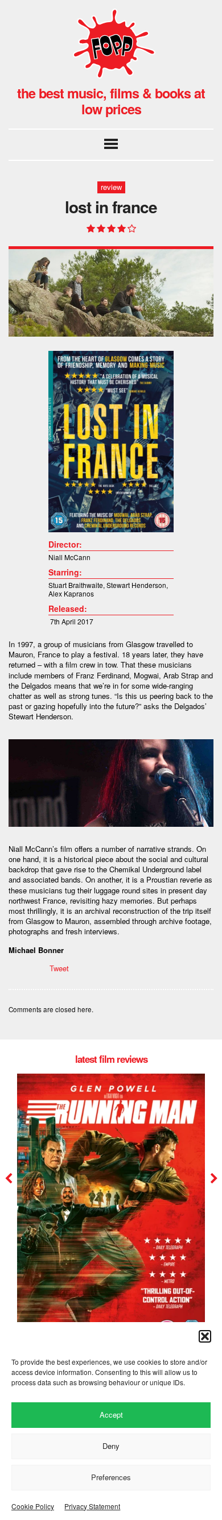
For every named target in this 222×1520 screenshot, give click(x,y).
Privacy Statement (92, 1506)
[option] (111, 1221)
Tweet (59, 968)
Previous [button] (9, 1178)
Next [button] (212, 1178)
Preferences (111, 1477)
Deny (111, 1445)
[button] (205, 1336)
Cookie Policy (32, 1506)
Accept (111, 1414)
